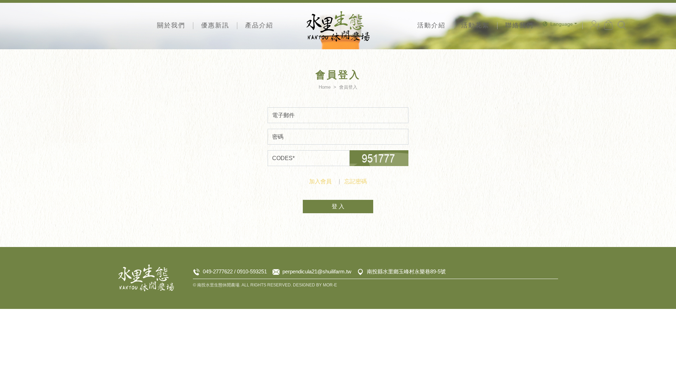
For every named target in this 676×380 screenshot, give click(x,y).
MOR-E (330, 285)
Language (561, 24)
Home (325, 87)
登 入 (338, 206)
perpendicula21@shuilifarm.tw (316, 271)
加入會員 (320, 181)
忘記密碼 (355, 181)
